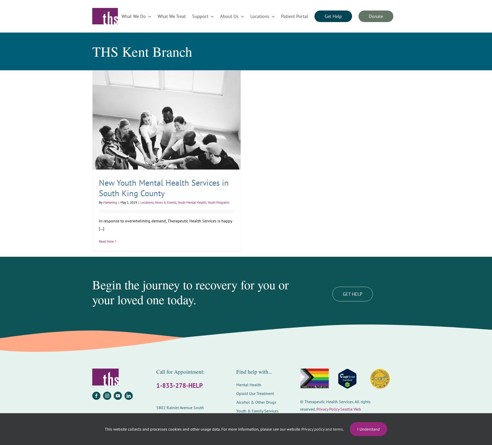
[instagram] (107, 396)
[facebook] (96, 396)
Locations (146, 202)
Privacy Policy (327, 409)
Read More (106, 241)
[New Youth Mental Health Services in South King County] (167, 120)
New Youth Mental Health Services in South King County (164, 188)
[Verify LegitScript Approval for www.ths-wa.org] (347, 379)
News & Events (165, 202)
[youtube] (118, 396)
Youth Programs (218, 202)
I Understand (368, 429)
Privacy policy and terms (322, 429)
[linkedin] (129, 396)
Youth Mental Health (192, 202)
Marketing (110, 202)
